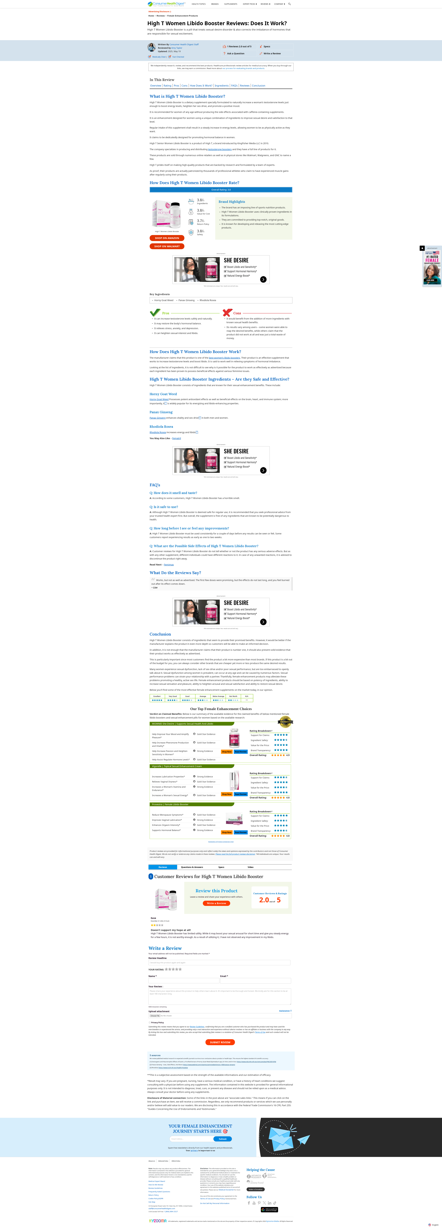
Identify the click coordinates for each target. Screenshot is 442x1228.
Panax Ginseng (158, 417)
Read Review (241, 751)
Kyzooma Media (272, 1221)
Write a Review (272, 53)
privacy (194, 1150)
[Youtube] (254, 1203)
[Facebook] (249, 1203)
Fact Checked (178, 57)
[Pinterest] (259, 1203)
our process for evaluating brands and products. (243, 68)
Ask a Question (235, 53)
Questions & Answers (192, 867)
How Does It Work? (201, 85)
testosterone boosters (220, 149)
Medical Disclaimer (226, 1190)
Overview (155, 85)
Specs (267, 46)
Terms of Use (260, 1032)
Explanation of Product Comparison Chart (221, 841)
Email (224, 976)
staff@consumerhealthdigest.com (161, 1208)
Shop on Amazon (167, 238)
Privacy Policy (219, 1198)
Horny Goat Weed (159, 399)
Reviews (245, 85)
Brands (215, 4)
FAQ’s (234, 85)
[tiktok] (274, 1203)
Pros (176, 85)
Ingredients (222, 85)
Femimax (169, 564)
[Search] (289, 4)
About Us (151, 1161)
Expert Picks (249, 4)
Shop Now (226, 751)
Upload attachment (158, 1011)
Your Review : (155, 986)
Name (152, 976)
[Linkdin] (269, 1203)
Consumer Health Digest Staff (184, 44)
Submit (223, 1138)
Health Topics (199, 4)
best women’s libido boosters (224, 357)
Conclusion (258, 85)
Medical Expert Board (156, 1181)
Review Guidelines (197, 1026)
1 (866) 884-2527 (171, 1211)
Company (278, 4)
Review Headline (157, 958)
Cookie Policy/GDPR (155, 1198)
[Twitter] (264, 1203)
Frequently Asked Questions (159, 1191)
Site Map (151, 1202)
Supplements (230, 4)
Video (250, 867)
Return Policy (153, 1195)
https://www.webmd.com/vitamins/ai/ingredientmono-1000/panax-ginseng (209, 1065)
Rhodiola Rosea (158, 432)
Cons (185, 85)
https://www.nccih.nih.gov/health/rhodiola (173, 1068)
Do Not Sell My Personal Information (214, 1203)
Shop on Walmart (167, 246)
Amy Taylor (176, 47)
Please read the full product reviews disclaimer (235, 854)
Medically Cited (159, 57)
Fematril (176, 438)
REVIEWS (264, 4)
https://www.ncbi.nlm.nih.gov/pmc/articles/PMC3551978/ (256, 1062)
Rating (167, 85)
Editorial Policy (163, 1161)
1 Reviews (239, 46)
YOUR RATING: (156, 969)
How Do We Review (155, 1185)
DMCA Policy (176, 1161)
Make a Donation (255, 1189)
